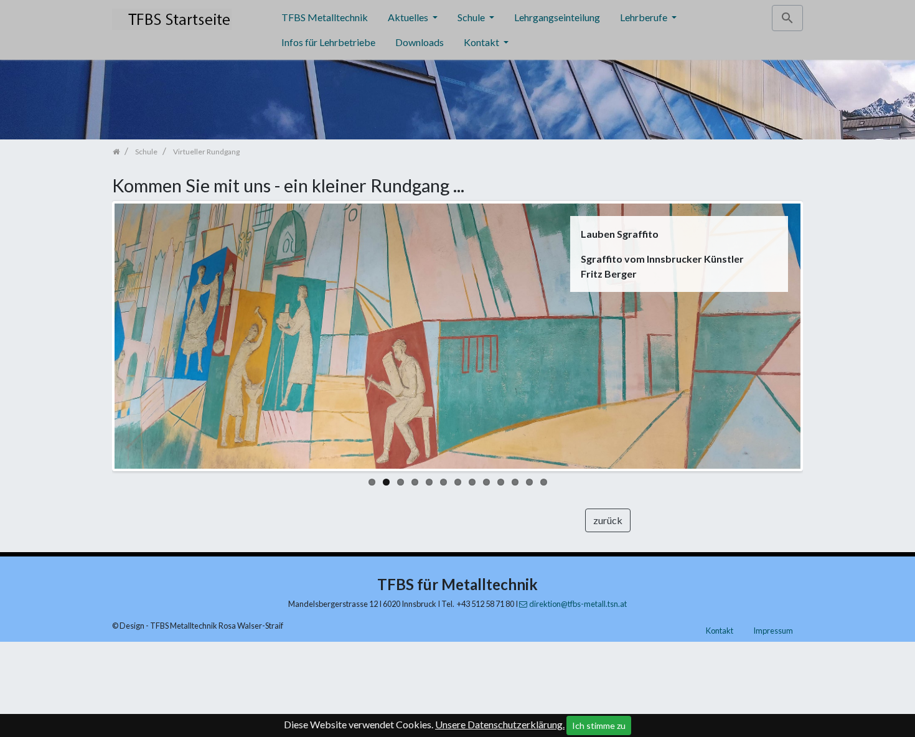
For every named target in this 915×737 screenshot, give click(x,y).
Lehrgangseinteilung (557, 17)
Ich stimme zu (599, 725)
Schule (472, 17)
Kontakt (482, 42)
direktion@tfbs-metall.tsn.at (578, 604)
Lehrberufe (644, 17)
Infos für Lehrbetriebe (328, 42)
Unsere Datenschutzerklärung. (500, 724)
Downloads (419, 42)
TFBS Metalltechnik (324, 17)
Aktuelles (409, 17)
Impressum (773, 631)
